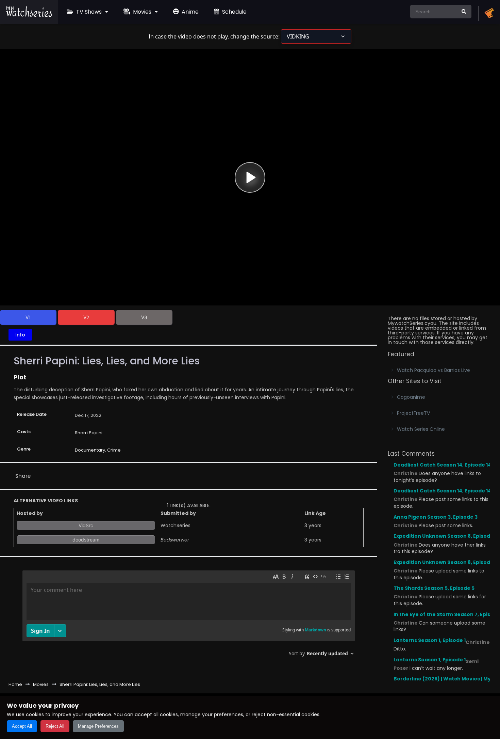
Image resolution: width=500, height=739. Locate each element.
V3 (144, 317)
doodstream (85, 540)
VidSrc (86, 525)
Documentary (90, 450)
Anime (189, 12)
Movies (141, 12)
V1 (28, 317)
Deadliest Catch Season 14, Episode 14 (442, 464)
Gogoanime (411, 397)
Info (20, 334)
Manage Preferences (98, 726)
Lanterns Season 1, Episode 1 (430, 640)
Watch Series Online (421, 429)
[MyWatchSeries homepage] (489, 13)
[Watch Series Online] (29, 15)
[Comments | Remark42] (188, 616)
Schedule (234, 12)
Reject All (55, 726)
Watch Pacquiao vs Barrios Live (433, 370)
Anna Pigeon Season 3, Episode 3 (436, 517)
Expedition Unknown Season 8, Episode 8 (446, 536)
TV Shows (88, 12)
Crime (114, 450)
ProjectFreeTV (413, 413)
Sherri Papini (88, 432)
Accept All (22, 726)
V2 (86, 317)
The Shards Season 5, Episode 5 (434, 588)
